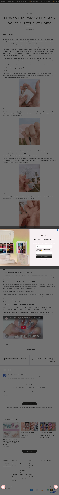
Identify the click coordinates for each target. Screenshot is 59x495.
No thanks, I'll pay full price (44, 259)
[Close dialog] (57, 230)
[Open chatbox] (56, 487)
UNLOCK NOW (44, 256)
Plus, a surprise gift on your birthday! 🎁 (43, 250)
